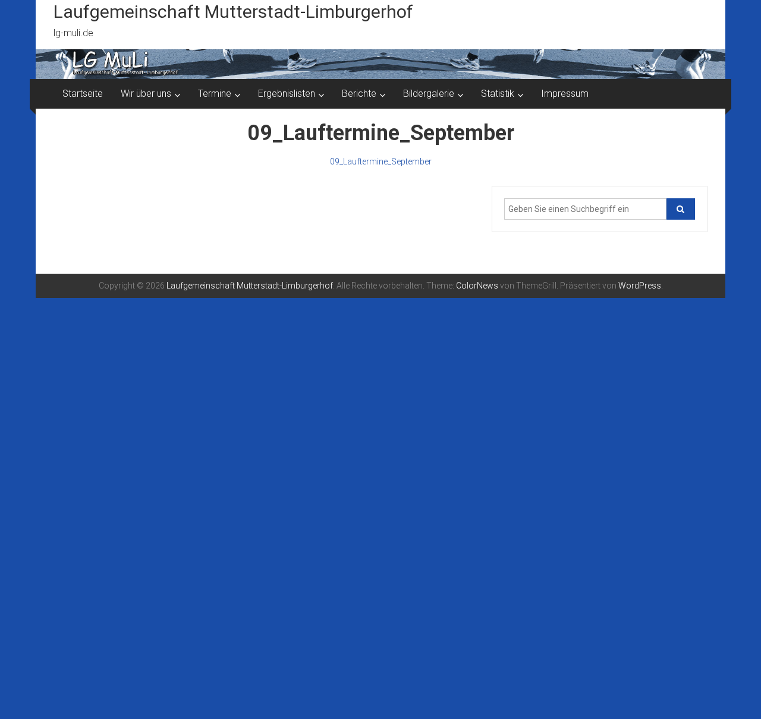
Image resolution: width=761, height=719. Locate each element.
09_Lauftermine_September (381, 161)
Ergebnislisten (286, 93)
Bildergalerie (428, 93)
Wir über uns (146, 93)
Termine (214, 93)
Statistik (497, 93)
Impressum (565, 93)
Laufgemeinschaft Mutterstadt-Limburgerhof (233, 11)
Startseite (82, 93)
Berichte (359, 93)
